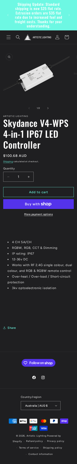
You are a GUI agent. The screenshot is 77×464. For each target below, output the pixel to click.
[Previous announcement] (8, 15)
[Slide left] (29, 108)
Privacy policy (55, 441)
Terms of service (29, 447)
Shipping (8, 161)
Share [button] (11, 328)
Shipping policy (52, 447)
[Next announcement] (69, 15)
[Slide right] (48, 108)
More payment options (38, 214)
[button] (8, 37)
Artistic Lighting (37, 435)
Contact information (40, 454)
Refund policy (34, 441)
